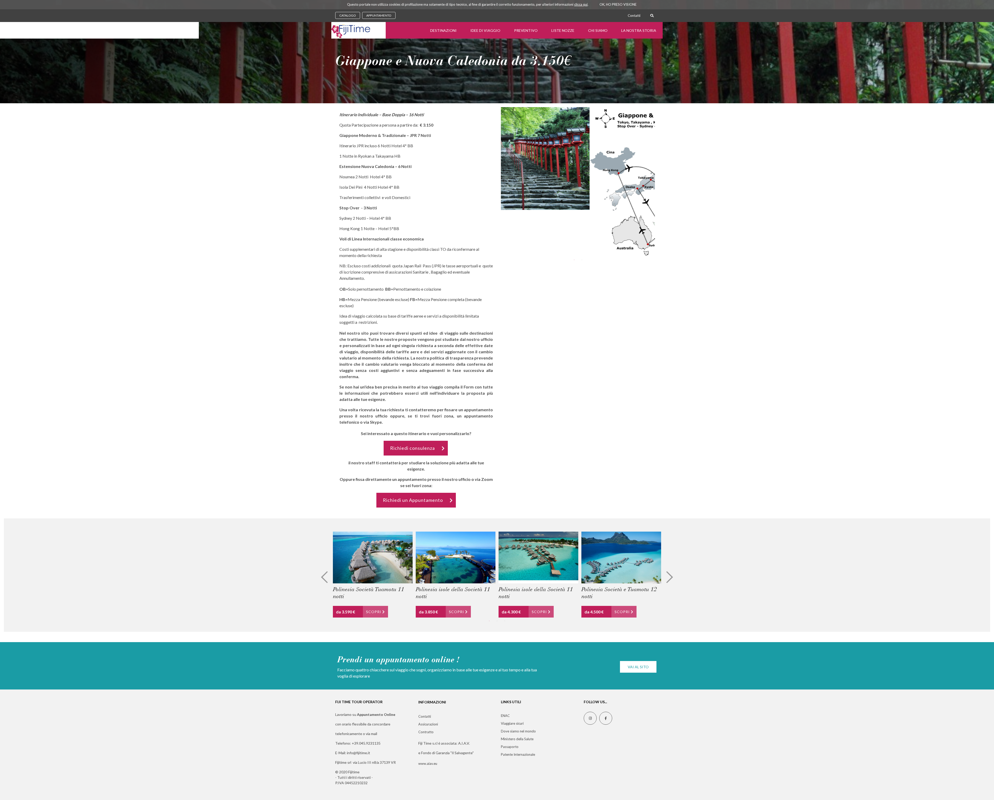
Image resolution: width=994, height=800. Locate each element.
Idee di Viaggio (485, 30)
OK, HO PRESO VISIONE (618, 4)
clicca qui (581, 4)
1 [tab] (574, 259)
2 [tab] (581, 259)
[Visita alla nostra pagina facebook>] (605, 718)
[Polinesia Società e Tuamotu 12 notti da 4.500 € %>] (621, 557)
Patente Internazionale (518, 754)
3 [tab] (504, 620)
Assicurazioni (428, 724)
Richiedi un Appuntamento (413, 500)
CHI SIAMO (598, 30)
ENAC (505, 716)
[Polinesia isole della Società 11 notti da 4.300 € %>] (538, 557)
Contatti (634, 15)
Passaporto (509, 747)
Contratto (426, 732)
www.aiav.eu (427, 763)
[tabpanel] (578, 158)
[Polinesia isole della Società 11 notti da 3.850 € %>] (455, 557)
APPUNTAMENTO (378, 15)
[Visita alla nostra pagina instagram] (590, 718)
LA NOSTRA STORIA (638, 30)
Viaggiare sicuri (512, 723)
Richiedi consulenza (412, 448)
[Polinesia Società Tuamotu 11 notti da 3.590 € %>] (373, 557)
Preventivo (526, 30)
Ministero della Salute (517, 739)
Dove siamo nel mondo (518, 731)
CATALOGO (347, 15)
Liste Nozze (562, 30)
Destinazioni (443, 30)
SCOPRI (374, 612)
